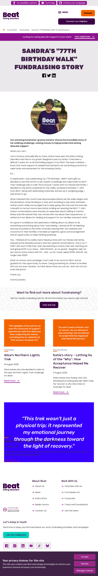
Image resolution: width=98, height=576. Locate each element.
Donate (88, 13)
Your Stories (12, 30)
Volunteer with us (73, 486)
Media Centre (42, 504)
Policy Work (41, 498)
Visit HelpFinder (83, 36)
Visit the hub (49, 304)
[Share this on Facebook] (44, 75)
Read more (10, 380)
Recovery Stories (60, 350)
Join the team (71, 510)
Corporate (69, 498)
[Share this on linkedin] (54, 75)
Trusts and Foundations (76, 504)
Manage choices (84, 570)
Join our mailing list (16, 534)
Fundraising (24, 30)
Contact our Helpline (76, 21)
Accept (84, 556)
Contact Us (40, 510)
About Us (39, 486)
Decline (84, 563)
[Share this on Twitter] (49, 75)
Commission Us (72, 492)
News (37, 492)
